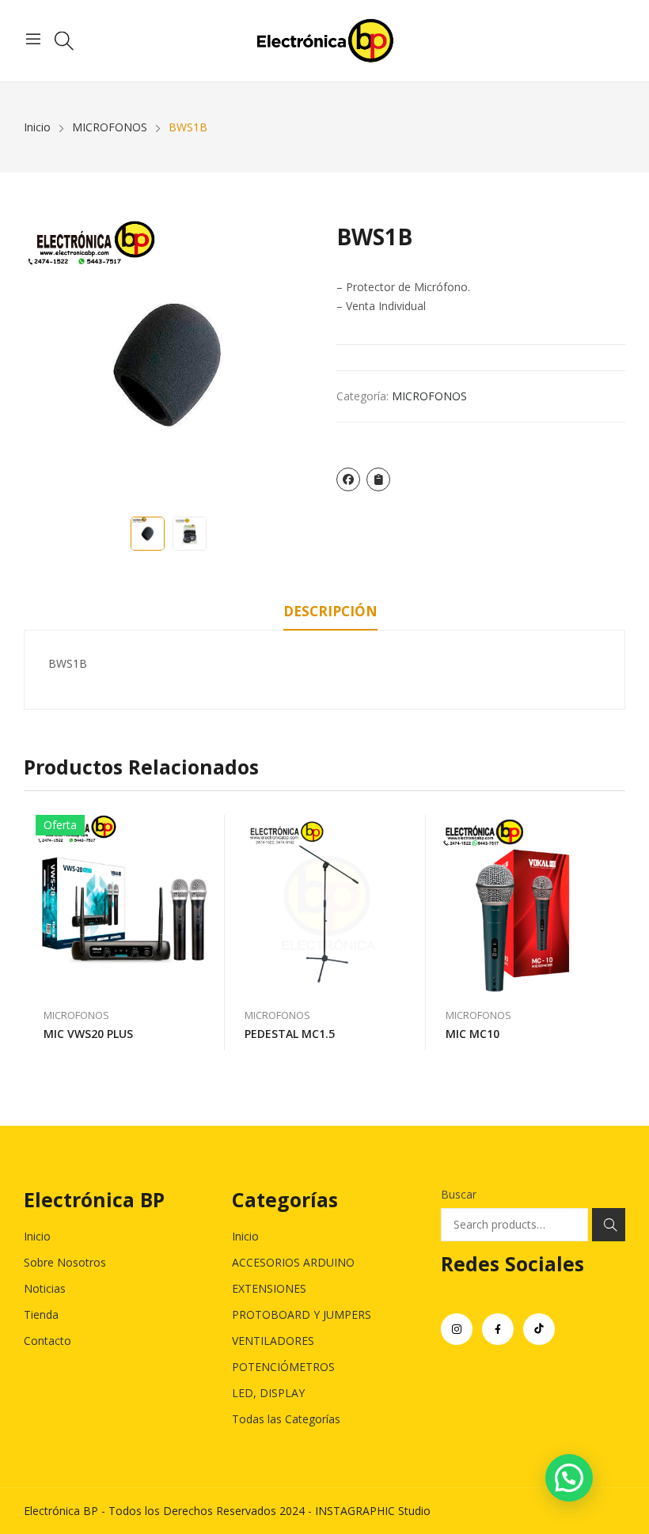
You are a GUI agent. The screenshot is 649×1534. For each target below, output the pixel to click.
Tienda (41, 1314)
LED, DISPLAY (268, 1392)
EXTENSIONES (269, 1288)
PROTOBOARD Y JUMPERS (301, 1314)
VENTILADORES (273, 1340)
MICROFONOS (429, 395)
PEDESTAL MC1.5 (290, 1033)
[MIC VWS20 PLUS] (124, 903)
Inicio (37, 1236)
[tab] (330, 614)
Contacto (47, 1340)
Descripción (330, 611)
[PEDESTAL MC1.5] (325, 903)
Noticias (45, 1288)
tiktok (539, 1329)
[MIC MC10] (526, 903)
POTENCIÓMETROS (283, 1366)
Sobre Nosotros (65, 1262)
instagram (457, 1329)
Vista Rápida (205, 831)
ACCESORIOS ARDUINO (293, 1262)
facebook (498, 1329)
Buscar (458, 1194)
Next (293, 365)
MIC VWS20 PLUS (88, 1033)
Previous (43, 365)
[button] (569, 1478)
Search (608, 1224)
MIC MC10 (472, 1033)
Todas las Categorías (286, 1418)
